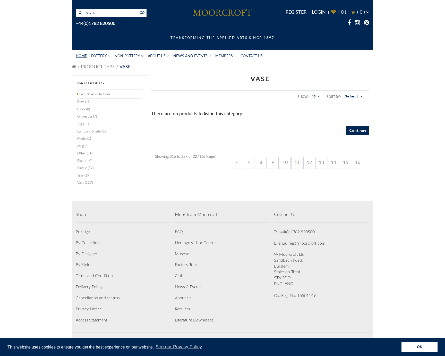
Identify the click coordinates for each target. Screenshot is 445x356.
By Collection (88, 243)
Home (81, 56)
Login (319, 12)
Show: (303, 96)
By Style (83, 265)
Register (296, 12)
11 (297, 162)
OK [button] (419, 347)
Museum (183, 254)
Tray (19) (83, 175)
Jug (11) (83, 124)
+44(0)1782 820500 (95, 23)
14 (333, 162)
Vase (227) (85, 183)
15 (345, 162)
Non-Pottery (127, 56)
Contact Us (252, 56)
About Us (157, 56)
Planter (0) (84, 161)
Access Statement (91, 320)
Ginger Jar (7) (87, 116)
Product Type (98, 67)
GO (142, 13)
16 (357, 162)
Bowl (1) (83, 102)
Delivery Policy (89, 287)
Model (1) (84, 138)
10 (285, 162)
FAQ (179, 232)
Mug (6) (82, 146)
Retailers (182, 309)
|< (236, 162)
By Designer (86, 254)
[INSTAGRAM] (357, 23)
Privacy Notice (89, 309)
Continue (357, 130)
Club (179, 276)
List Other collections (94, 94)
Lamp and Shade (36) (92, 131)
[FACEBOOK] (349, 23)
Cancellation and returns (98, 298)
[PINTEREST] (366, 23)
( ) (338, 12)
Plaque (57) (85, 168)
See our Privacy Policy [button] (179, 346)
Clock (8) (83, 109)
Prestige (83, 232)
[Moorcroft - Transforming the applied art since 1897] (222, 12)
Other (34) (84, 153)
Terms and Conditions (95, 276)
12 (309, 162)
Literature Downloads (194, 320)
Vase (125, 67)
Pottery (99, 56)
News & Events (188, 287)
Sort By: (334, 96)
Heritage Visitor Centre (195, 243)
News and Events (190, 56)
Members (224, 56)
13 (321, 162)
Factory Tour (186, 265)
